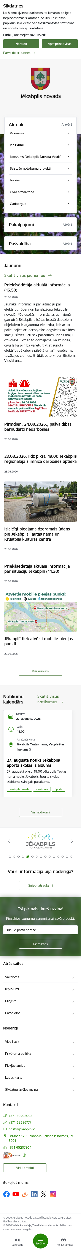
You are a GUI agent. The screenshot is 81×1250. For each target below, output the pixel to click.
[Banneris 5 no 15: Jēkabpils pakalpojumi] (40, 841)
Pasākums (42, 789)
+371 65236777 (20, 1122)
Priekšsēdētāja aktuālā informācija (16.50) (37, 287)
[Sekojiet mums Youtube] (16, 1194)
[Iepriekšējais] (8, 841)
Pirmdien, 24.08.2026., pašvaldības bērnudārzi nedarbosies (37, 427)
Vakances (12, 977)
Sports (58, 789)
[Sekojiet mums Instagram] (53, 1194)
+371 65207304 (19, 1147)
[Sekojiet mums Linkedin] (34, 1194)
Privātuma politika (18, 1054)
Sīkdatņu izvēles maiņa (21, 1089)
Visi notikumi (40, 812)
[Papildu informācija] (24, 1155)
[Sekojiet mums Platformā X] (43, 1194)
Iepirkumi (12, 989)
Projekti (10, 1001)
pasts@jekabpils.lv (22, 1129)
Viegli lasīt (12, 1042)
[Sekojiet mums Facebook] (6, 1194)
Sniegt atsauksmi (40, 885)
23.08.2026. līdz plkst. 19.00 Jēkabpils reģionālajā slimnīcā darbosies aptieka (40, 459)
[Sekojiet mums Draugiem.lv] (25, 1194)
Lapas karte (13, 1077)
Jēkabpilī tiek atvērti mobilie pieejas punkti (38, 641)
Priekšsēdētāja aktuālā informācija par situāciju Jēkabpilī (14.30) (37, 569)
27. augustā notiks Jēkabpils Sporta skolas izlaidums (33, 763)
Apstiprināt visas (59, 44)
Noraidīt (21, 44)
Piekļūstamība (15, 1065)
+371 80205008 (20, 1116)
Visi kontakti (25, 1168)
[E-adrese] (12, 1155)
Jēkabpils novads (19, 789)
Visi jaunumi (40, 671)
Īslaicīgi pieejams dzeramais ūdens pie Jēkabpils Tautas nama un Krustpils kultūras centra (37, 534)
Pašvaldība (13, 1013)
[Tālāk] (72, 841)
